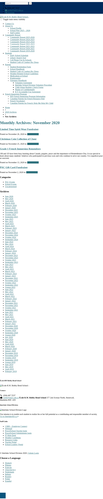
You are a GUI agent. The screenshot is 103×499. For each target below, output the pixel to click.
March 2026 (10, 203)
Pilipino (8, 465)
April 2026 (9, 201)
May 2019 (9, 367)
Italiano (8, 474)
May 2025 (9, 221)
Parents (8, 65)
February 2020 (11, 349)
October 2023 (10, 260)
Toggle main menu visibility (14, 19)
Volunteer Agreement (23, 83)
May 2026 (9, 199)
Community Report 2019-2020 (22, 51)
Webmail (8, 429)
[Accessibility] (3, 495)
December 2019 (11, 353)
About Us (9, 26)
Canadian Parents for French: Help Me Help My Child (31, 103)
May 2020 (9, 342)
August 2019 (10, 362)
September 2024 (11, 240)
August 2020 (10, 335)
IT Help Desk (10, 435)
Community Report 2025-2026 (22, 37)
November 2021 (11, 305)
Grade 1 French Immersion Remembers (20, 148)
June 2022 (9, 290)
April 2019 (9, 369)
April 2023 (9, 269)
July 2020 (9, 337)
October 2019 (10, 358)
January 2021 (10, 324)
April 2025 (9, 224)
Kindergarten (15, 78)
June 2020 (9, 340)
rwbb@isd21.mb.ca (15, 10)
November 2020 (11, 328)
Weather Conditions (13, 438)
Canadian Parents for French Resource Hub (27, 99)
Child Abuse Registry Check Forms (29, 87)
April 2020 (9, 344)
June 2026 (9, 196)
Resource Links (11, 440)
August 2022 (10, 287)
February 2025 (11, 228)
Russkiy (8, 477)
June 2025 (9, 219)
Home (7, 107)
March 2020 (10, 346)
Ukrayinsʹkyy (10, 470)
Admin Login (33, 453)
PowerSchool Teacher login (16, 431)
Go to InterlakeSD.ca (8, 416)
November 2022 (11, 280)
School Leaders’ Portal (14, 444)
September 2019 (11, 360)
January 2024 (10, 253)
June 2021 (9, 312)
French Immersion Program (16, 94)
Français (8, 467)
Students (8, 53)
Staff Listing (15, 33)
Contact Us (9, 24)
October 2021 (10, 308)
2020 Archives (11, 112)
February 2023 (11, 274)
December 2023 (11, 255)
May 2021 (9, 315)
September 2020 (11, 333)
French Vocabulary (17, 101)
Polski (7, 479)
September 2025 (11, 217)
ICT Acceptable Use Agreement (27, 92)
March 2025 (10, 226)
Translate (10, 12)
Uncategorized (11, 186)
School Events (33, 134)
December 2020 (11, 326)
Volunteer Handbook (18, 80)
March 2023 (10, 271)
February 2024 (11, 251)
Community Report (12, 35)
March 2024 (10, 249)
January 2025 (10, 230)
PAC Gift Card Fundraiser (14, 167)
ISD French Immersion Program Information (27, 96)
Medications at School (19, 76)
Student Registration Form (20, 67)
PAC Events (10, 182)
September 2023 (11, 262)
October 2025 (10, 215)
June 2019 (9, 365)
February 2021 (11, 321)
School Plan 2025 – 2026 (20, 30)
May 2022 (9, 292)
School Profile (15, 28)
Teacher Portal (10, 442)
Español (8, 481)
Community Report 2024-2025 (22, 40)
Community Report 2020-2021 (22, 49)
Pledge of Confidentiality (25, 90)
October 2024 (10, 237)
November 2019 (11, 355)
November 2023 (11, 258)
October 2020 (10, 330)
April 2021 (9, 317)
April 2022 (9, 294)
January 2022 (10, 301)
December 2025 (11, 210)
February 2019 (11, 371)
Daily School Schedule (19, 55)
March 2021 (10, 319)
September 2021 (11, 310)
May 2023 (9, 267)
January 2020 (10, 351)
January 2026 (10, 208)
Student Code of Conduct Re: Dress (24, 62)
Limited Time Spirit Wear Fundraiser (19, 129)
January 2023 (10, 276)
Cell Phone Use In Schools (20, 60)
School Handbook (17, 69)
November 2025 (11, 212)
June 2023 (9, 265)
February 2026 (11, 205)
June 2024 (9, 242)
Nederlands (9, 472)
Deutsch (8, 463)
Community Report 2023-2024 (22, 42)
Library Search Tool (18, 58)
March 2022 (10, 296)
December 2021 (11, 303)
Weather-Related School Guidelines (24, 74)
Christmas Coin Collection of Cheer (18, 139)
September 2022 (11, 285)
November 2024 (11, 235)
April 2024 (9, 246)
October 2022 (10, 283)
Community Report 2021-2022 (22, 46)
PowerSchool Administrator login (18, 433)
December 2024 (11, 233)
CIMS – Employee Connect (16, 426)
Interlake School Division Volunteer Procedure (33, 85)
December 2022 (11, 278)
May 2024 (9, 244)
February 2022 (11, 299)
